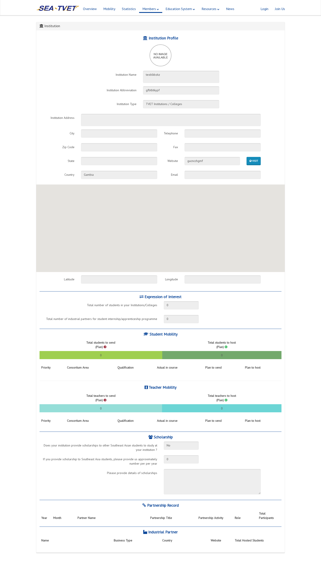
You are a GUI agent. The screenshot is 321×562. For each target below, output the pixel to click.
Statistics (129, 9)
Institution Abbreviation (121, 90)
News (230, 9)
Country (69, 175)
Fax (175, 147)
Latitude (69, 279)
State (71, 161)
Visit (255, 160)
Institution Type (126, 104)
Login (264, 9)
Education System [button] (179, 9)
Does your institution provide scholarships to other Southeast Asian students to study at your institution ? (100, 447)
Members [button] (149, 9)
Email (174, 175)
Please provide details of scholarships (132, 473)
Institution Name (126, 75)
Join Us (280, 9)
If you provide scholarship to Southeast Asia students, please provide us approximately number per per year (100, 461)
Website (172, 161)
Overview (90, 9)
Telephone (171, 133)
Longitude (171, 279)
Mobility (109, 9)
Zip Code (68, 147)
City (72, 133)
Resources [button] (209, 9)
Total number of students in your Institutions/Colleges (122, 305)
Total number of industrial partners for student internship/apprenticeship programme (101, 319)
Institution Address (62, 118)
